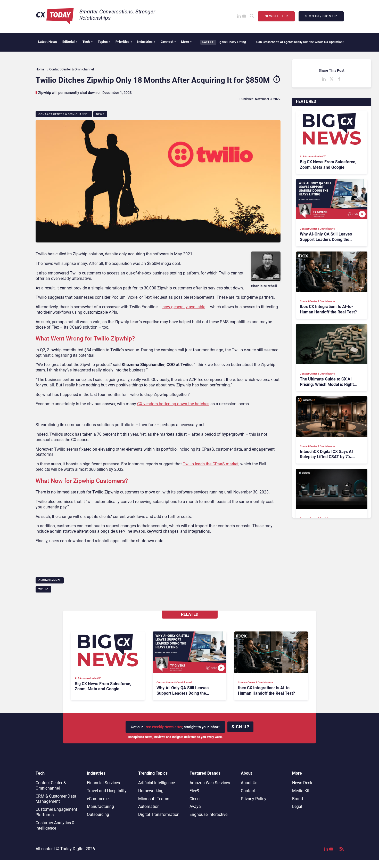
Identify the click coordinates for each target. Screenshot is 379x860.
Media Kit (300, 790)
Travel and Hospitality (107, 790)
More (186, 42)
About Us (249, 782)
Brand (297, 798)
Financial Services (103, 782)
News (100, 114)
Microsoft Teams (153, 798)
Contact (248, 790)
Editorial (69, 42)
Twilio (43, 589)
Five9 (194, 790)
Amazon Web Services (210, 782)
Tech (88, 42)
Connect (168, 42)
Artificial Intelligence (156, 782)
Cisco (195, 798)
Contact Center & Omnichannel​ (63, 114)
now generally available (183, 306)
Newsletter (276, 16)
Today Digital (72, 848)
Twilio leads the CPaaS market (210, 463)
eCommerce (98, 798)
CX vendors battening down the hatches (173, 403)
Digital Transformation (158, 814)
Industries (146, 42)
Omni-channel (49, 580)
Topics (104, 42)
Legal (297, 806)
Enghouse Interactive (208, 814)
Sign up (240, 726)
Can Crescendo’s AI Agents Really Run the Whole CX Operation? (275, 42)
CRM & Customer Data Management (56, 799)
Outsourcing (98, 814)
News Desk (302, 782)
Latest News (47, 42)
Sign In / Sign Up (321, 16)
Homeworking (150, 790)
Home (40, 69)
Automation (149, 806)
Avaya (195, 806)
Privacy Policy (253, 798)
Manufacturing (100, 806)
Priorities (124, 42)
